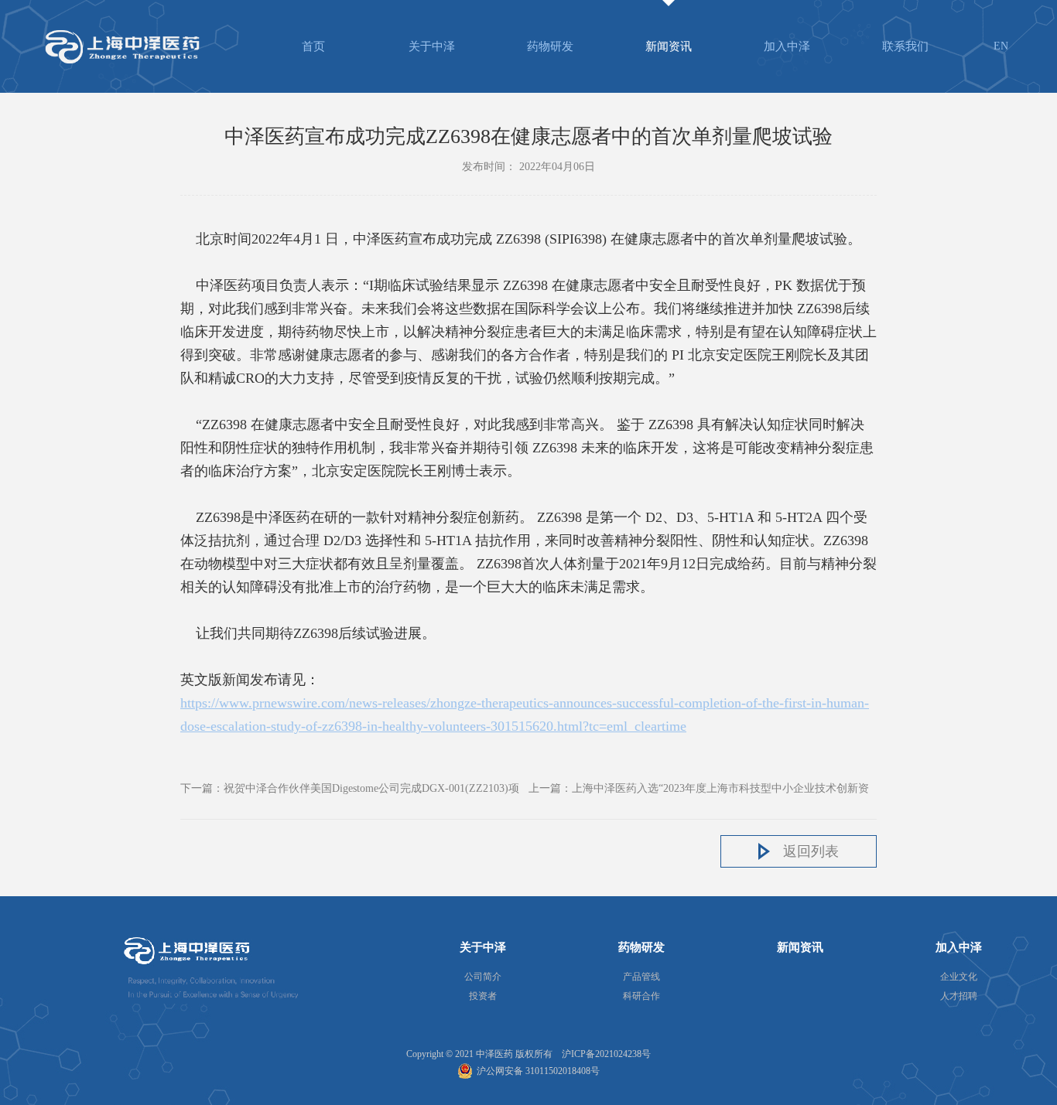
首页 (313, 46)
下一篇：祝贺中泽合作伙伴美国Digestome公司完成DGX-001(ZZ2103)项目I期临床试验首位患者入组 (349, 791)
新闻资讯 (668, 46)
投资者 (483, 996)
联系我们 (905, 46)
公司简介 (482, 976)
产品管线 (641, 976)
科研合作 (641, 996)
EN (1001, 46)
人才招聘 (958, 996)
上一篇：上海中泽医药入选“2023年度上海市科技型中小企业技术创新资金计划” (698, 791)
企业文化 (958, 976)
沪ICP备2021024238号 (606, 1054)
